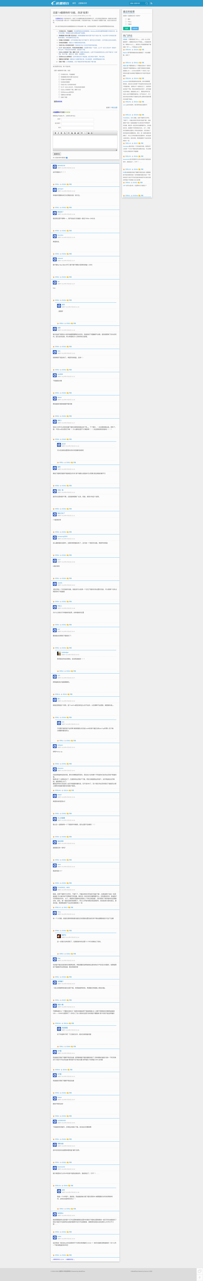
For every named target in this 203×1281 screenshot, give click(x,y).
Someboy (126, 146)
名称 (59, 119)
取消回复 (67, 112)
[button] (55, 133)
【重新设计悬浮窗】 (66, 95)
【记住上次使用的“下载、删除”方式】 (70, 89)
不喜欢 (130, 24)
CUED (150, 1271)
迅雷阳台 (60, 3)
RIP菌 (124, 172)
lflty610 (125, 52)
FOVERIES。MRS (128, 118)
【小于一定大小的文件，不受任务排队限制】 (73, 87)
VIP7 (124, 185)
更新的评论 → (71, 1259)
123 (59, 675)
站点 (59, 127)
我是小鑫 (125, 65)
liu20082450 (62, 1120)
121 (124, 105)
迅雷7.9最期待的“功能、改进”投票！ (71, 12)
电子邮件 (58, 123)
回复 (70, 184)
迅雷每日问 (82, 3)
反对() (64, 184)
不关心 (130, 22)
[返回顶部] (199, 1278)
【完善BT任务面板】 (66, 79)
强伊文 (83, 16)
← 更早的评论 (56, 1259)
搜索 (147, 3)
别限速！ (125, 39)
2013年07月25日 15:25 (59, 16)
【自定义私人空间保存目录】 (68, 84)
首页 (74, 3)
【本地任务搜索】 (65, 82)
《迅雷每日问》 (59, 18)
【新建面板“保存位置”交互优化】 (69, 77)
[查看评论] (199, 1271)
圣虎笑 (56, 112)
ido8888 (60, 374)
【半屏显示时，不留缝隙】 (67, 74)
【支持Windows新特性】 (67, 92)
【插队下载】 (64, 97)
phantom (125, 81)
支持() (57, 184)
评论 (88, 16)
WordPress (82, 1271)
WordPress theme (137, 1271)
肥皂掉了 (60, 212)
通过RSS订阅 (151, 3)
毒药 (59, 467)
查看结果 (59, 101)
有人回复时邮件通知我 (59, 157)
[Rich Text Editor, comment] (85, 141)
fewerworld (126, 159)
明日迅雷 (114, 107)
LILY (59, 559)
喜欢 (129, 19)
